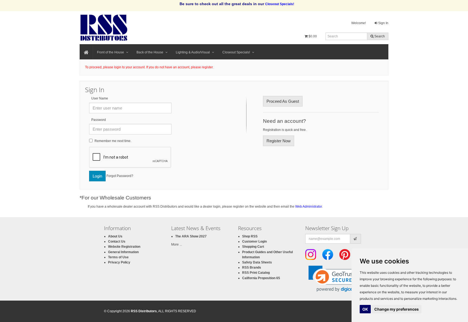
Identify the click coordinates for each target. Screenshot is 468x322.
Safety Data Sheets (257, 262)
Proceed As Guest (282, 101)
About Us (115, 236)
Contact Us (116, 241)
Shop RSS (250, 236)
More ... (176, 244)
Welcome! (358, 23)
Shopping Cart (253, 247)
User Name (99, 98)
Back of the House (149, 52)
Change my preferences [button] (396, 309)
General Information (123, 252)
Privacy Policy (119, 262)
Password (98, 120)
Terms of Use (118, 257)
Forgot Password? (119, 176)
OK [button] (365, 309)
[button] (334, 278)
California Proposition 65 (261, 278)
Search (379, 36)
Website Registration (124, 247)
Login (97, 176)
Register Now (278, 141)
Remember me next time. (113, 141)
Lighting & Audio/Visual (193, 52)
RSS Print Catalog (256, 273)
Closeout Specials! (236, 52)
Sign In (382, 23)
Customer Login (254, 241)
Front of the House (110, 52)
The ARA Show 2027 (191, 236)
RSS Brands (251, 267)
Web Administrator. (309, 206)
